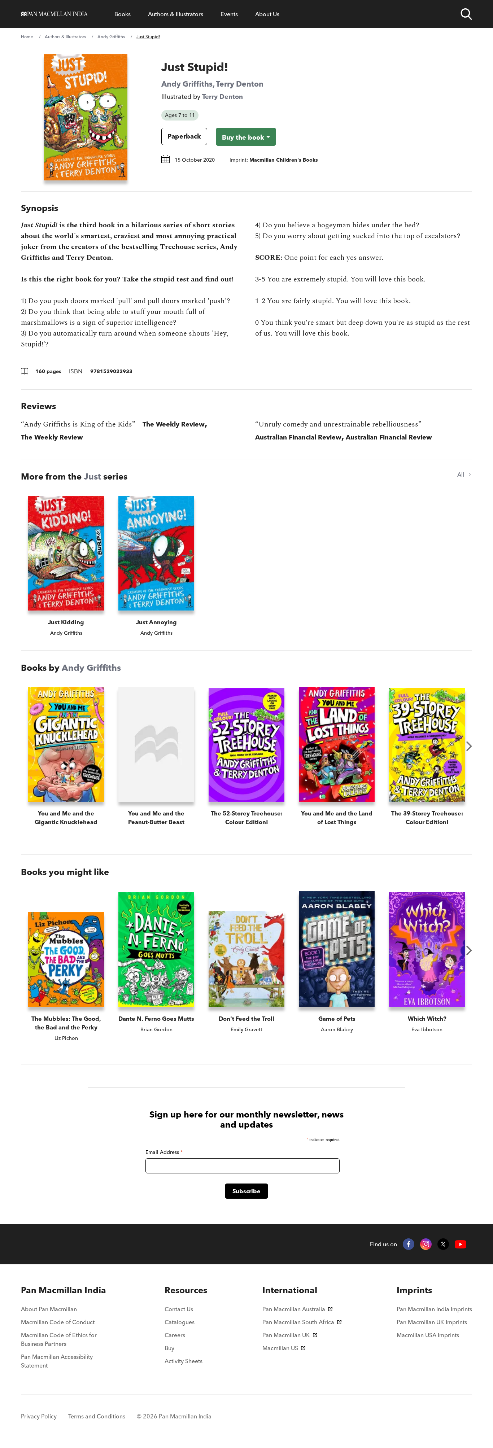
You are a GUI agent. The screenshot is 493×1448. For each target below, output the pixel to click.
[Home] (54, 14)
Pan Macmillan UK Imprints (432, 1322)
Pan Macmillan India (63, 1290)
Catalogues (180, 1322)
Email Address (164, 1152)
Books (122, 14)
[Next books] (469, 746)
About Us (267, 14)
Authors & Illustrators (175, 14)
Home (27, 36)
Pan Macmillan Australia (293, 1309)
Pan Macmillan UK (286, 1335)
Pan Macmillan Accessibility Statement (57, 1361)
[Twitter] (443, 1244)
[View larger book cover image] (85, 117)
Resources (186, 1290)
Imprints (414, 1290)
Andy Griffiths (111, 36)
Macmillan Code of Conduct (58, 1322)
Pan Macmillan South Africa (298, 1322)
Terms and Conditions (96, 1416)
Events (229, 14)
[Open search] (466, 14)
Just (92, 476)
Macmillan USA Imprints (428, 1335)
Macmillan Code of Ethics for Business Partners (59, 1339)
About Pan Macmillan (49, 1309)
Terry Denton (239, 83)
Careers (175, 1335)
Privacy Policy (39, 1416)
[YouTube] (460, 1244)
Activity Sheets (183, 1361)
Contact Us (179, 1309)
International (289, 1290)
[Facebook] (408, 1244)
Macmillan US (280, 1348)
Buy (169, 1348)
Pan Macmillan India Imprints (434, 1309)
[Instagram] (426, 1244)
